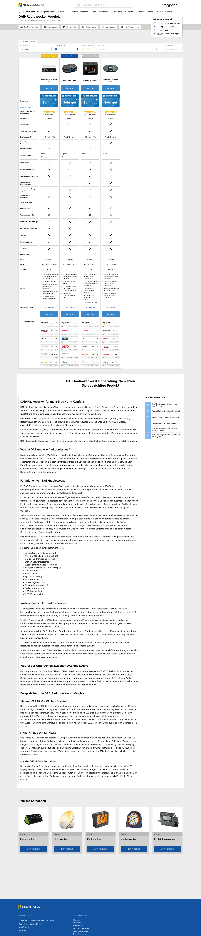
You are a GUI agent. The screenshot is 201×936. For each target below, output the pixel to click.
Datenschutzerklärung (81, 928)
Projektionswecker (164, 839)
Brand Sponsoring (79, 934)
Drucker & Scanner (164, 12)
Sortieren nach (25, 45)
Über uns (76, 920)
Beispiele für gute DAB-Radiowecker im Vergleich (166, 436)
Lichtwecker (61, 839)
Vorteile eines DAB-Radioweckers (165, 423)
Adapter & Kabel (47, 12)
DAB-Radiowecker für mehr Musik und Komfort (165, 405)
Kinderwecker (129, 839)
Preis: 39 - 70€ (60, 45)
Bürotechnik (117, 12)
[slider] (56, 49)
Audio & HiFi (63, 12)
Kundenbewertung (88, 45)
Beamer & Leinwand (100, 12)
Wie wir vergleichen (25, 108)
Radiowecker (27, 839)
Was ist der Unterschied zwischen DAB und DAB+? (165, 429)
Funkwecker (94, 839)
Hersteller (101, 45)
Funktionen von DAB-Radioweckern (165, 417)
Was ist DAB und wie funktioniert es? (166, 411)
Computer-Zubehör (145, 12)
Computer (129, 12)
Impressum (77, 923)
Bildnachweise (78, 925)
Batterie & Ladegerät (80, 12)
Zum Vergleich (33, 849)
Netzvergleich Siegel (80, 931)
